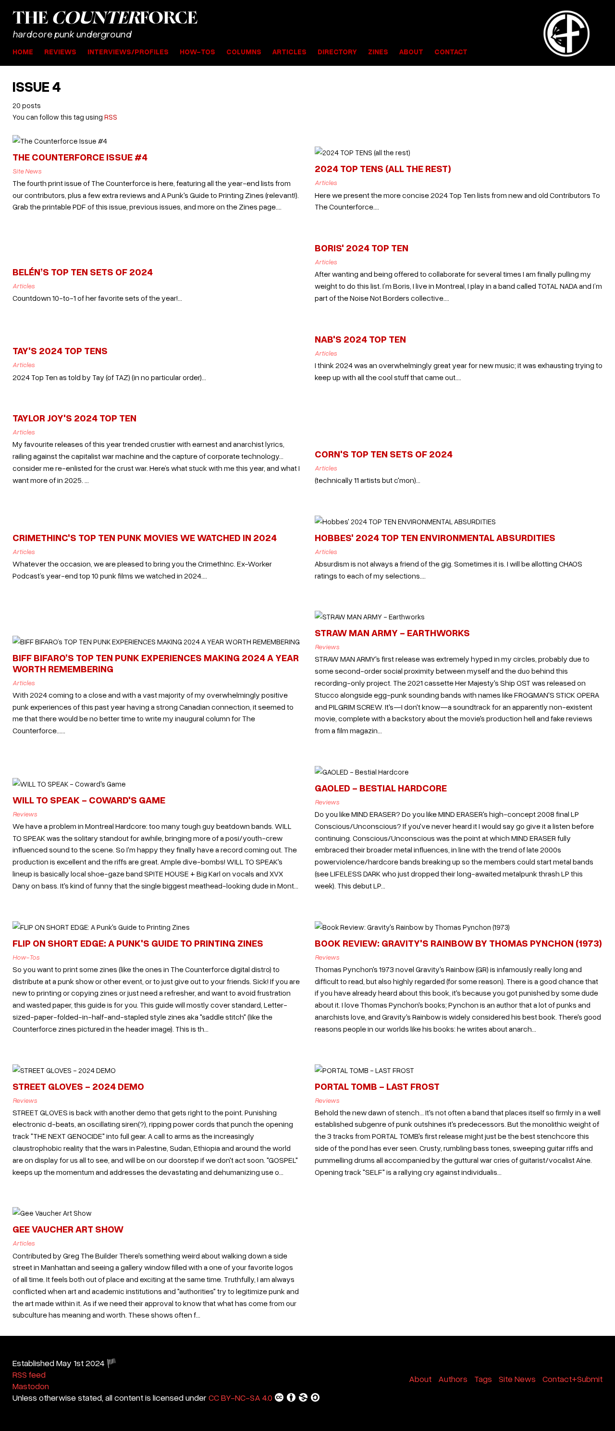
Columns (243, 51)
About (411, 51)
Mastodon (30, 1386)
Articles (289, 51)
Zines (378, 51)
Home (22, 51)
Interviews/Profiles (128, 51)
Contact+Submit (572, 1378)
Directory (337, 51)
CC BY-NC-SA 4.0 (240, 1397)
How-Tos (197, 51)
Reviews (60, 51)
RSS (110, 116)
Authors (452, 1378)
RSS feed (29, 1374)
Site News (517, 1378)
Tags (483, 1378)
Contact (450, 51)
